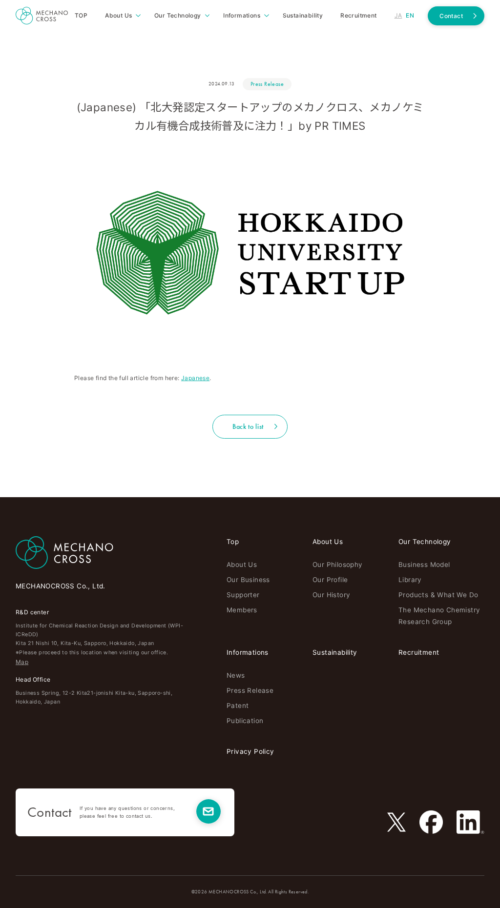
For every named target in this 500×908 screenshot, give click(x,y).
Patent (238, 705)
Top (233, 541)
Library (410, 580)
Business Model (424, 564)
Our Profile (330, 580)
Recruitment (418, 652)
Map (22, 662)
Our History (331, 595)
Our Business (248, 580)
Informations (248, 652)
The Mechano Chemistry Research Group (439, 615)
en (410, 15)
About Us (242, 564)
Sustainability (334, 652)
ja (398, 15)
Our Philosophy (337, 564)
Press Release (267, 84)
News (236, 675)
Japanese (195, 378)
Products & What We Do (438, 595)
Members (242, 610)
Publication (245, 721)
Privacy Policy (250, 751)
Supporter (243, 595)
